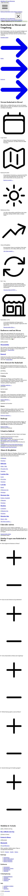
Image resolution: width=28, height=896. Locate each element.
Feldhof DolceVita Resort (6, 438)
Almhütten (5, 878)
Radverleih (7, 11)
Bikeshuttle (4, 843)
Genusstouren (6, 867)
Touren (12, 11)
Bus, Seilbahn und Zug (7, 831)
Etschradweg (6, 857)
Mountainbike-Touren (8, 868)
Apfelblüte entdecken (6, 385)
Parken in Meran (6, 837)
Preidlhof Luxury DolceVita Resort (9, 447)
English (12, 852)
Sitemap (5, 887)
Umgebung (19, 11)
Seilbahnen (5, 880)
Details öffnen (11, 350)
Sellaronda (5, 871)
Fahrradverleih (6, 879)
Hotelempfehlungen (7, 876)
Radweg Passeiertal (7, 860)
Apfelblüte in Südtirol (8, 886)
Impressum (5, 888)
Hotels (15, 11)
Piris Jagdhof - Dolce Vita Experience (9, 440)
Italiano (16, 852)
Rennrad (3, 354)
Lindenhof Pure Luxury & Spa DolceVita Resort (12, 444)
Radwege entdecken (6, 415)
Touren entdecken (5, 399)
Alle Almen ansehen (8, 251)
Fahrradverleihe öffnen (9, 327)
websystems (7, 891)
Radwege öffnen (5, 426)
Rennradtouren (6, 869)
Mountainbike (5, 344)
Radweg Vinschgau (7, 861)
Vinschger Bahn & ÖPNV (10, 290)
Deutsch (7, 852)
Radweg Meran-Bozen (8, 858)
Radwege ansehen (8, 180)
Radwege (3, 11)
